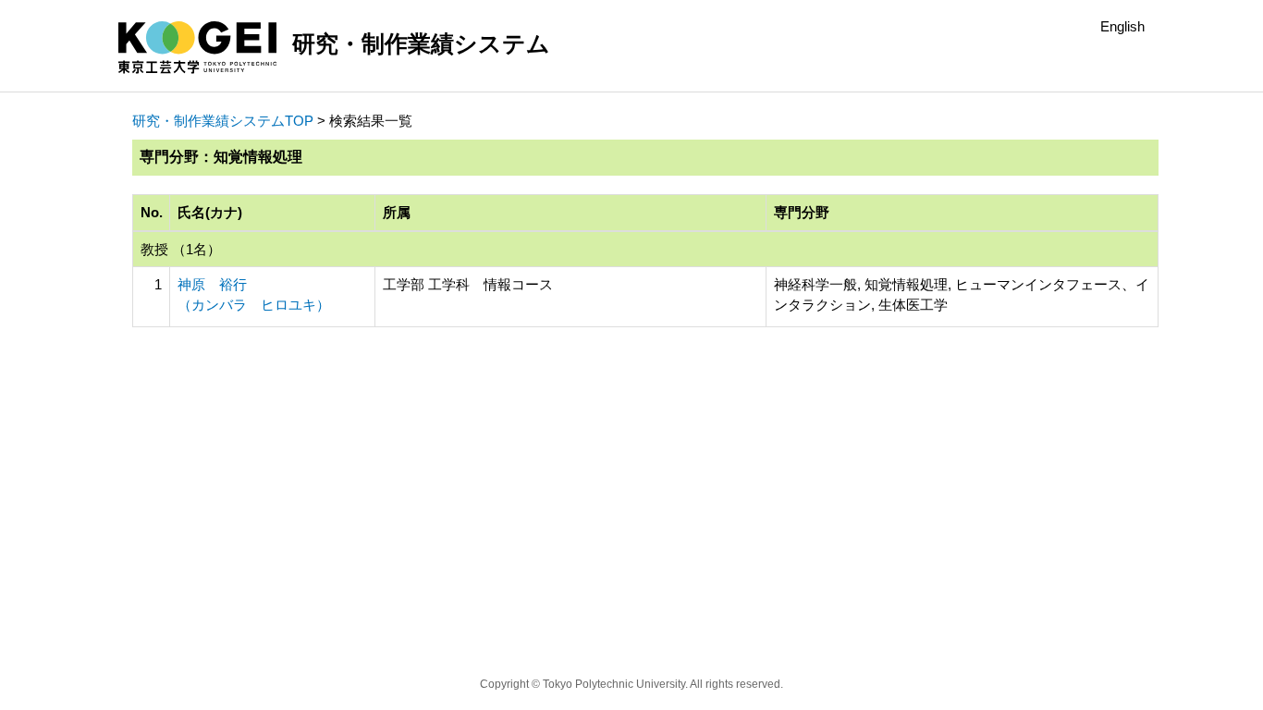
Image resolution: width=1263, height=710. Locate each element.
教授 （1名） (181, 249)
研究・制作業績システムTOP (222, 121)
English (1122, 26)
